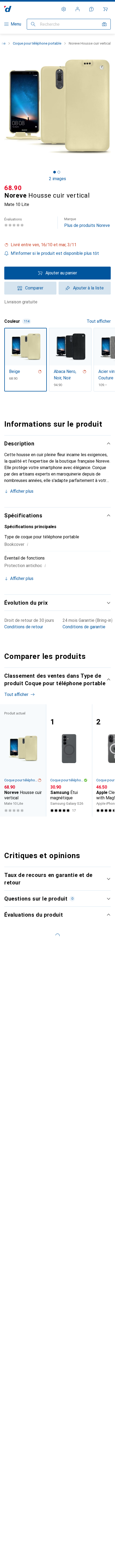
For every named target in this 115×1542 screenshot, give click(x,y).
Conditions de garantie (84, 626)
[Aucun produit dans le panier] (105, 9)
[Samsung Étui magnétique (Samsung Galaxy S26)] (69, 760)
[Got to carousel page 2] (58, 172)
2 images (57, 178)
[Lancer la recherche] (33, 24)
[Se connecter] (77, 9)
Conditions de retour (23, 626)
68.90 (13, 188)
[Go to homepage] (7, 9)
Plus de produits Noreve (87, 222)
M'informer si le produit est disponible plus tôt (55, 253)
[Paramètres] (63, 9)
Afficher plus (21, 491)
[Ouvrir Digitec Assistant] (91, 9)
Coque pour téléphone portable (37, 43)
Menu (16, 24)
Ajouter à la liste (88, 288)
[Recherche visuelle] (104, 24)
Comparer (34, 288)
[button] (57, 245)
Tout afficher (99, 321)
